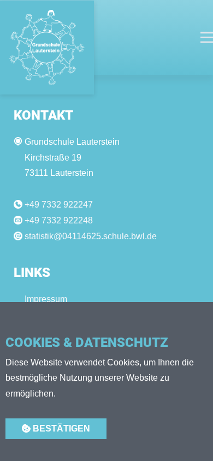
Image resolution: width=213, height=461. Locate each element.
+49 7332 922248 (59, 220)
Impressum (46, 299)
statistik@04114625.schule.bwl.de (91, 236)
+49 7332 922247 (59, 204)
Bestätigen (60, 428)
